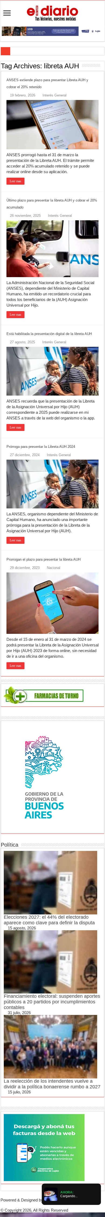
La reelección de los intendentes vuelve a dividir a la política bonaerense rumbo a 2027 (52, 1083)
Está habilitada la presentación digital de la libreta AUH (49, 334)
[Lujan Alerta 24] (52, 30)
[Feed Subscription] (102, 66)
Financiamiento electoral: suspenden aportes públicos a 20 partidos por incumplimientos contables (52, 1001)
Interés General (54, 95)
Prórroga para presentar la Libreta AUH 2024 (40, 447)
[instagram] (61, 1205)
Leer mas (15, 181)
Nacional (53, 568)
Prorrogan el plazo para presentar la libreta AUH (43, 559)
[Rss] (44, 1205)
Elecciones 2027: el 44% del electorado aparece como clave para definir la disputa (49, 919)
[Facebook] (48, 1205)
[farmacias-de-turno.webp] (44, 695)
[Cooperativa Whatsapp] (44, 1147)
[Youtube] (56, 1205)
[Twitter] (52, 1205)
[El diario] (52, 12)
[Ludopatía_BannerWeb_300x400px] (44, 777)
